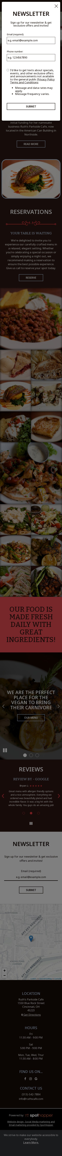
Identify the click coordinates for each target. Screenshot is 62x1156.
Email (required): (15, 34)
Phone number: (15, 51)
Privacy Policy (46, 79)
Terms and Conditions (24, 82)
